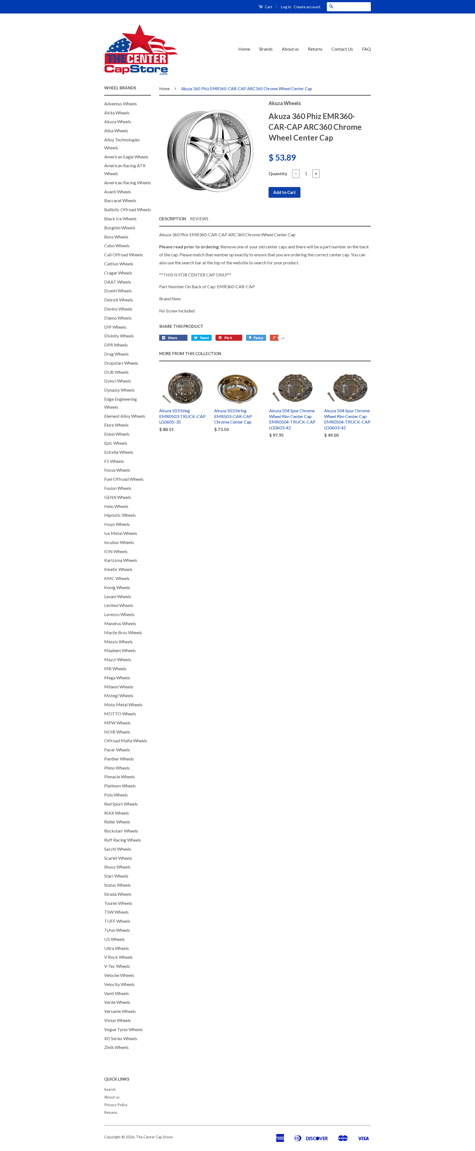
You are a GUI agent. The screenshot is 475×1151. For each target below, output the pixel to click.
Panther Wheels (119, 758)
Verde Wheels (117, 1002)
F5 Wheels (114, 461)
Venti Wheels (116, 993)
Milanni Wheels (118, 686)
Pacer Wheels (117, 749)
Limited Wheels (118, 605)
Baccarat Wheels (120, 200)
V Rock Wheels (118, 957)
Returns (315, 48)
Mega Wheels (117, 677)
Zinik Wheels (116, 1047)
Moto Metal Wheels (123, 704)
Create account (307, 6)
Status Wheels (117, 885)
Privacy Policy (116, 1105)
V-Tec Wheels (117, 966)
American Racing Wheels (127, 182)
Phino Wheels (117, 767)
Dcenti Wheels (118, 290)
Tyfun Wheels (117, 930)
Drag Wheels (116, 353)
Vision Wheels (117, 1020)
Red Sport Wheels (121, 803)
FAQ (366, 48)
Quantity (278, 173)
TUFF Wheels (117, 921)
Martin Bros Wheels (123, 632)
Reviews (199, 218)
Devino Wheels (118, 308)
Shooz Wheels (117, 866)
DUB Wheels (116, 372)
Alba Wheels (116, 130)
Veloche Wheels (119, 975)
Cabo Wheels (116, 245)
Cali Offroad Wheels (123, 254)
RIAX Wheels (116, 812)
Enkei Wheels (116, 433)
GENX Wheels (117, 497)
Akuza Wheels (117, 121)
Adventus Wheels (120, 103)
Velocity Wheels (119, 984)
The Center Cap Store (154, 1137)
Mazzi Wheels (117, 659)
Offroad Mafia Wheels (125, 740)
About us (290, 48)
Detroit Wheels (118, 299)
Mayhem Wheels (120, 650)
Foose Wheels (117, 470)
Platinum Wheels (120, 785)
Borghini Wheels (119, 227)
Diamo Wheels (118, 317)
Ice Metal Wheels (120, 533)
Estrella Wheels (118, 452)
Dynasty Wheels (119, 389)
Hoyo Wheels (117, 524)
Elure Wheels (116, 424)
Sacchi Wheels (117, 848)
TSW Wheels (116, 911)
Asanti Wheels (117, 191)
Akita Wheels (116, 112)
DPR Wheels (116, 344)
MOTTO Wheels (120, 713)
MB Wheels (115, 668)
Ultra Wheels (116, 948)
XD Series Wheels (120, 1038)
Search (109, 1089)
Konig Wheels (117, 587)
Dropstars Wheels (121, 363)
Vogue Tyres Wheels (123, 1029)
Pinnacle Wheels (119, 776)
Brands (266, 48)
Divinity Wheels (119, 335)
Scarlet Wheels (118, 858)
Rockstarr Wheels (121, 830)
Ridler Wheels (117, 821)
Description (172, 218)
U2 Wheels (114, 939)
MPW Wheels (117, 722)
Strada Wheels (117, 894)
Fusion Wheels (117, 488)
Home (244, 48)
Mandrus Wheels (120, 623)
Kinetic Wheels (118, 569)
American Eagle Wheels (126, 156)
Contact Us (342, 48)
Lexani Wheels (117, 596)
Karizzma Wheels (120, 560)
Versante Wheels (120, 1011)
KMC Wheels (116, 578)
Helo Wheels (116, 506)
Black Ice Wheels (120, 218)
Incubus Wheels (119, 542)
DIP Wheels (115, 326)
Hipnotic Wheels (120, 515)
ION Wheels (116, 551)
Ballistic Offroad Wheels (127, 209)
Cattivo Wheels (118, 263)
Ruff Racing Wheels (122, 839)
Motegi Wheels (118, 695)
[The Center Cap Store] (141, 49)
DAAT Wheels (117, 281)
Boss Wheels (116, 236)
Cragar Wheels (118, 272)
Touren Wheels (118, 903)
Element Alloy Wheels (124, 416)
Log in (286, 6)
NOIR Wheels (117, 731)
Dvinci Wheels (117, 380)
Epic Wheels (115, 443)
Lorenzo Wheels (119, 614)
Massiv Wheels (118, 641)
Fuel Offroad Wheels (123, 479)
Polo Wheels (116, 794)
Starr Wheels (116, 875)
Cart (268, 6)
